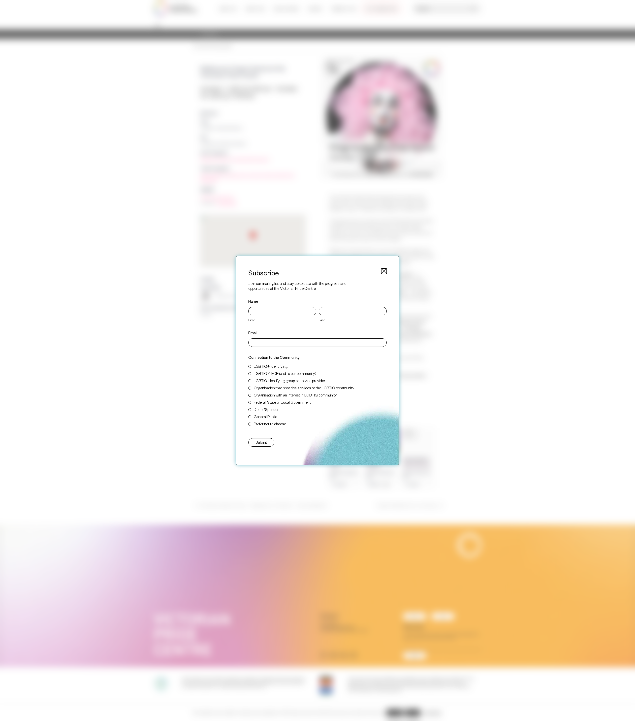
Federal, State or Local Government (282, 402)
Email (252, 332)
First (251, 320)
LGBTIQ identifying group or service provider (289, 380)
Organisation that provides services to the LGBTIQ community (304, 387)
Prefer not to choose (270, 423)
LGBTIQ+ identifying (270, 366)
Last (322, 320)
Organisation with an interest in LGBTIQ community (295, 395)
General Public (265, 416)
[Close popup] (384, 271)
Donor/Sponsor (266, 409)
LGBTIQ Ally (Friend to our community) (285, 373)
